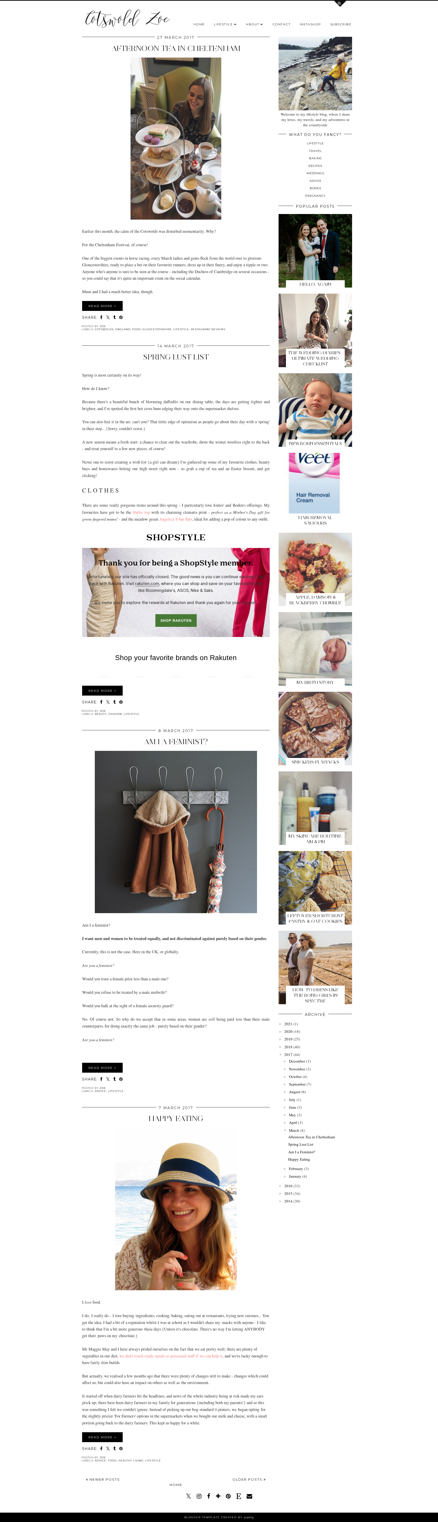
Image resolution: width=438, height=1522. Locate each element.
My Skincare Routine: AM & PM (315, 838)
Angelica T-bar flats (175, 519)
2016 (288, 1185)
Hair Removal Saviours (315, 520)
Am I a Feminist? (176, 741)
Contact (281, 24)
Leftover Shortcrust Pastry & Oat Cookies (315, 918)
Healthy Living (130, 1460)
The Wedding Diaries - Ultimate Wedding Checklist (315, 358)
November (297, 1068)
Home (199, 24)
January (295, 1176)
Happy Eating (176, 1118)
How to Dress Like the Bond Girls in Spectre (315, 995)
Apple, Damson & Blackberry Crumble (315, 600)
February (296, 1168)
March (294, 1130)
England (122, 329)
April (293, 1122)
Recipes (315, 166)
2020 (288, 1031)
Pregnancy (315, 196)
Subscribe (341, 24)
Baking (315, 158)
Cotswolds (104, 329)
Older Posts (248, 1479)
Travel (315, 151)
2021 (288, 1023)
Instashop (310, 24)
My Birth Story (315, 682)
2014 (288, 1201)
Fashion (115, 714)
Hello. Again (315, 284)
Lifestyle (223, 24)
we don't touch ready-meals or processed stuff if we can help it (171, 1356)
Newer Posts (104, 1479)
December (297, 1061)
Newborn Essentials (315, 443)
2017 (288, 1054)
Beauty (101, 714)
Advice (100, 1091)
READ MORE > (102, 306)
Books (315, 188)
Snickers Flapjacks (315, 762)
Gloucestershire (157, 329)
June (292, 1107)
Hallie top (141, 512)
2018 (288, 1046)
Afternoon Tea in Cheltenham (176, 48)
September (297, 1084)
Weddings (315, 173)
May (292, 1114)
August (294, 1091)
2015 (288, 1193)
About (252, 24)
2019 (288, 1038)
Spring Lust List (176, 357)
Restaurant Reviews (208, 329)
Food (136, 329)
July (292, 1099)
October (295, 1076)
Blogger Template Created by (219, 1517)
